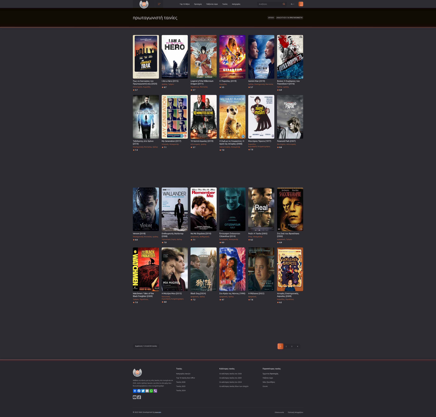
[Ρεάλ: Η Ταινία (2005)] (261, 209)
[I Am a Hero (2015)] (175, 57)
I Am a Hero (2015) (170, 81)
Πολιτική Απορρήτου (295, 412)
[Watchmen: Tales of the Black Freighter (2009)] (146, 269)
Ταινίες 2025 (180, 386)
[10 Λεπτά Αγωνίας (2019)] (204, 117)
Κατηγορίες (236, 4)
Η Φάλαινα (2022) (256, 293)
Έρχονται (270, 374)
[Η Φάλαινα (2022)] (261, 269)
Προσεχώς (198, 4)
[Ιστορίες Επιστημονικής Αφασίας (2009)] (290, 269)
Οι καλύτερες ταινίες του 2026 (230, 374)
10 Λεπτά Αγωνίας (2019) (202, 141)
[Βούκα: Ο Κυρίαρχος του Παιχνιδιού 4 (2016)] (290, 57)
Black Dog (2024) (198, 293)
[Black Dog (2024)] (204, 269)
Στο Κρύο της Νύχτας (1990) (232, 293)
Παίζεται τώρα (268, 378)
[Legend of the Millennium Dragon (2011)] (204, 57)
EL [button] (292, 4)
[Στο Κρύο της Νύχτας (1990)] (232, 269)
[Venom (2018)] (146, 209)
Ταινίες (224, 4)
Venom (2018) (139, 233)
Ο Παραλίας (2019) (228, 81)
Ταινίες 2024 (180, 390)
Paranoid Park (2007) (286, 141)
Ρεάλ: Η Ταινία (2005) (257, 233)
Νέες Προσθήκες (269, 382)
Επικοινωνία (279, 412)
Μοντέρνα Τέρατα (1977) (259, 141)
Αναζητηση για (289, 17)
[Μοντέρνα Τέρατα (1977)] (261, 117)
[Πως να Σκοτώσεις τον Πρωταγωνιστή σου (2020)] (146, 57)
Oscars (265, 386)
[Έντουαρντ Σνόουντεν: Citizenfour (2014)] (232, 209)
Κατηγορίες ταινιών (183, 374)
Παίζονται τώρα (212, 4)
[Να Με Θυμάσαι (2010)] (204, 209)
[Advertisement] (218, 169)
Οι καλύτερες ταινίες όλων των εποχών (234, 386)
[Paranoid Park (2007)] (290, 117)
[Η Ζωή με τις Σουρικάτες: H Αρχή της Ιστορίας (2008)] (232, 117)
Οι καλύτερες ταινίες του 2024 (230, 382)
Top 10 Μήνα (185, 4)
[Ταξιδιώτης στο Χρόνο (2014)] (146, 117)
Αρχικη (271, 17)
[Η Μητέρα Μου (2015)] (175, 269)
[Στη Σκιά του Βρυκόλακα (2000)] (290, 209)
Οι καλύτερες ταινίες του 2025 (230, 378)
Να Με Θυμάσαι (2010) (201, 233)
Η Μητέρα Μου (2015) (172, 293)
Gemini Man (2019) (256, 81)
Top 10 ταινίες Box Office (185, 378)
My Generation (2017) (171, 141)
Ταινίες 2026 (180, 382)
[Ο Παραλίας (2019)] (232, 57)
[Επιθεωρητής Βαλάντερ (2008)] (175, 209)
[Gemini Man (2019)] (261, 57)
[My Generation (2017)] (175, 117)
